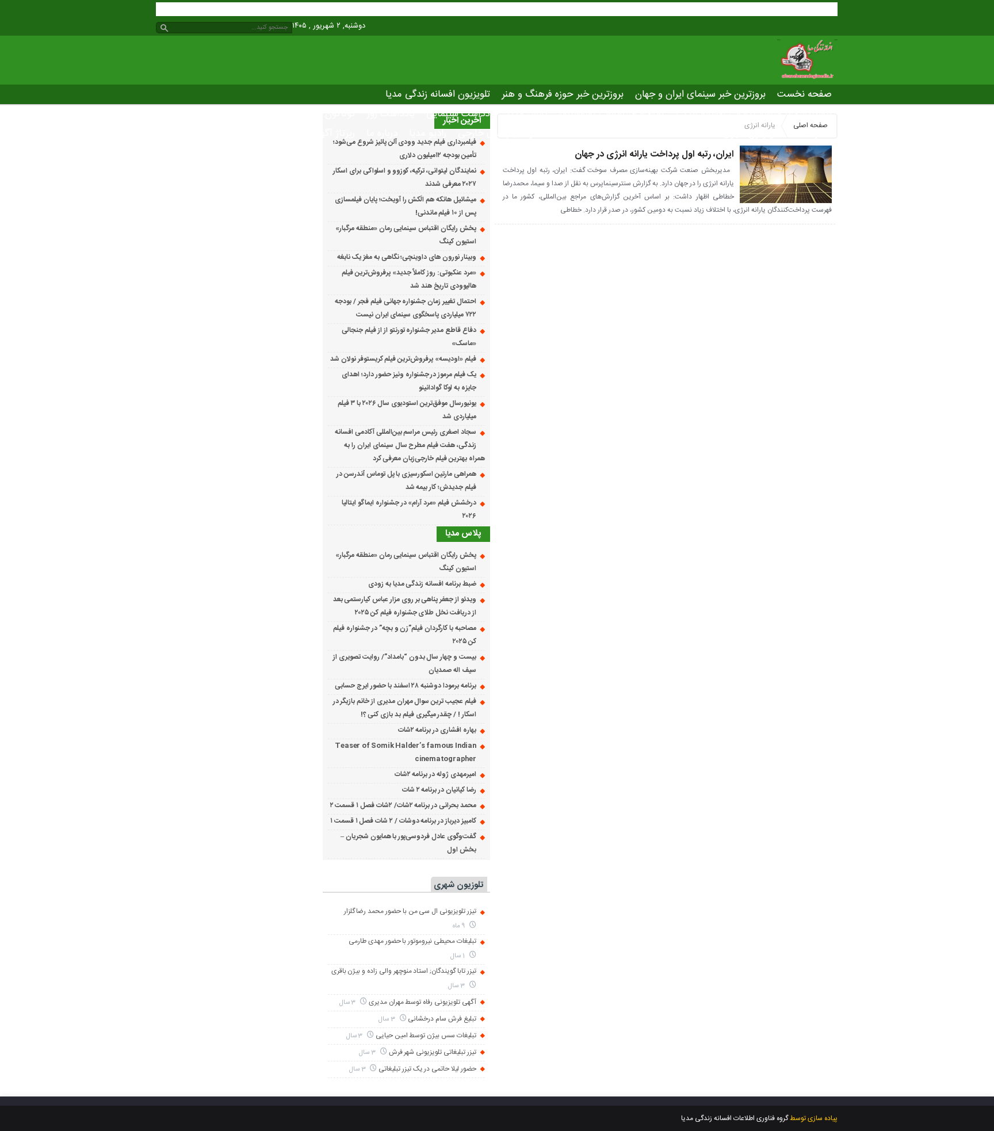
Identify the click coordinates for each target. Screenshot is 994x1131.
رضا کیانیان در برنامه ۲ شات (439, 790)
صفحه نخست (804, 94)
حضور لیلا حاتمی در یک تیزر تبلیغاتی (427, 1069)
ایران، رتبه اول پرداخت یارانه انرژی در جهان (654, 154)
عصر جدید (812, 133)
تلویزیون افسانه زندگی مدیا (437, 94)
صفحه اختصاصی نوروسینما (611, 114)
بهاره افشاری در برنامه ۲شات (437, 730)
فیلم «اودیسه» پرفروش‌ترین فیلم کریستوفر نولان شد (403, 359)
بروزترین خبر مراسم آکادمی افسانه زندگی (753, 114)
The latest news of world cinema (634, 133)
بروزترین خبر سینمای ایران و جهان (700, 94)
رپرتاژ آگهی (334, 133)
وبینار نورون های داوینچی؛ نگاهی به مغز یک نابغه (406, 257)
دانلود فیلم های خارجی (502, 133)
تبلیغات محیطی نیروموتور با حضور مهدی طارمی (412, 941)
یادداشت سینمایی (461, 114)
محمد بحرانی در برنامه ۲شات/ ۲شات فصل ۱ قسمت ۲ (403, 805)
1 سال (458, 955)
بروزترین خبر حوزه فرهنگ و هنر (563, 94)
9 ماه (460, 925)
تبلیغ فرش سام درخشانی (442, 1019)
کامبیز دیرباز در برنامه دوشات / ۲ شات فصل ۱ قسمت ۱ (403, 821)
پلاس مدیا (527, 114)
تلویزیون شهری (752, 133)
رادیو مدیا (427, 133)
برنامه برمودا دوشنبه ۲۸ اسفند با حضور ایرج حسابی (405, 685)
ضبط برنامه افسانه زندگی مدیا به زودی (422, 584)
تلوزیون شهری (458, 885)
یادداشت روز (391, 114)
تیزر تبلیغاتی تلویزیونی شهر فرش (432, 1052)
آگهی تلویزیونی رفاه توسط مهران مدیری (422, 1002)
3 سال (457, 985)
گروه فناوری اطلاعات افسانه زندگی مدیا (734, 1118)
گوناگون (340, 114)
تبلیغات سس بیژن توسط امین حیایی (426, 1035)
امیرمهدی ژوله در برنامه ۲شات (435, 774)
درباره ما (381, 133)
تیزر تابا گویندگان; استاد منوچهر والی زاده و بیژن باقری (403, 971)
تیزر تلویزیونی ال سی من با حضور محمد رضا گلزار (410, 911)
